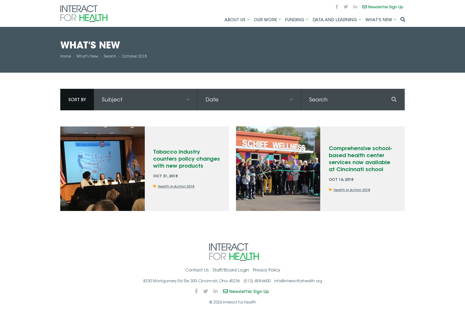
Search (110, 56)
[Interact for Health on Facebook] (337, 6)
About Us (234, 19)
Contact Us (197, 270)
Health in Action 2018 (176, 186)
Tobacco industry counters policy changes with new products (186, 158)
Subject (112, 99)
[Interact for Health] (83, 13)
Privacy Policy (266, 270)
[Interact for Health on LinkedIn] (355, 6)
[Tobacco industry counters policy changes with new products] (102, 168)
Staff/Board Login (231, 270)
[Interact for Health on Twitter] (346, 6)
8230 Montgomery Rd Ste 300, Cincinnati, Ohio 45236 (191, 280)
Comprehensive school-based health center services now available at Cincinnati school (360, 158)
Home (65, 56)
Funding (294, 19)
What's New (378, 19)
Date (212, 99)
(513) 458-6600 (257, 280)
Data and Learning (335, 19)
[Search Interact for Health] (402, 20)
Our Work (265, 19)
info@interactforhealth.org (298, 280)
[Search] (394, 99)
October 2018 (134, 56)
